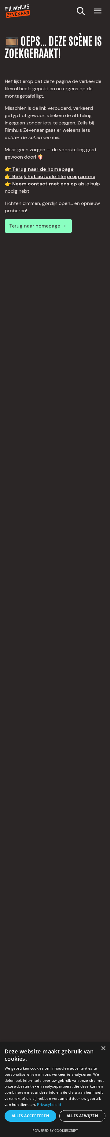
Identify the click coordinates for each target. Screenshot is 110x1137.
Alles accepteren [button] (30, 1115)
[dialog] (55, 1089)
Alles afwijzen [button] (82, 1115)
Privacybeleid (49, 1104)
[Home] (18, 11)
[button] (97, 11)
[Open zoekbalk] (80, 11)
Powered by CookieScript (55, 1130)
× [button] (103, 1048)
